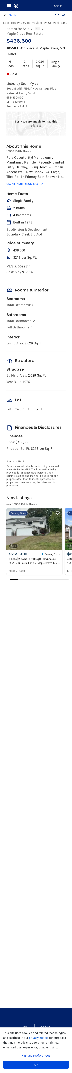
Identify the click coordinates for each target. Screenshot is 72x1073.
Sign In (58, 5)
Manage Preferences (36, 1055)
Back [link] (12, 15)
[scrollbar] (39, 579)
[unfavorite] (57, 513)
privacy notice (38, 1038)
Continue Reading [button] (22, 184)
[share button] (63, 15)
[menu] (10, 5)
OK (36, 1064)
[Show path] (37, 28)
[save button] (57, 15)
